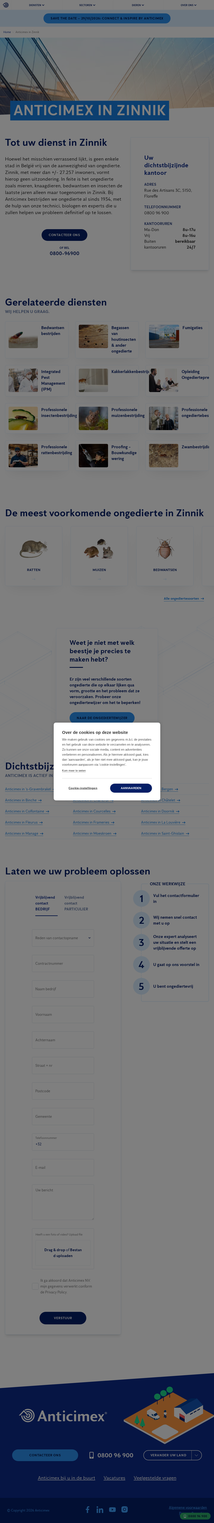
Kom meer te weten (74, 770)
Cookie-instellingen (83, 788)
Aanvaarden (131, 788)
